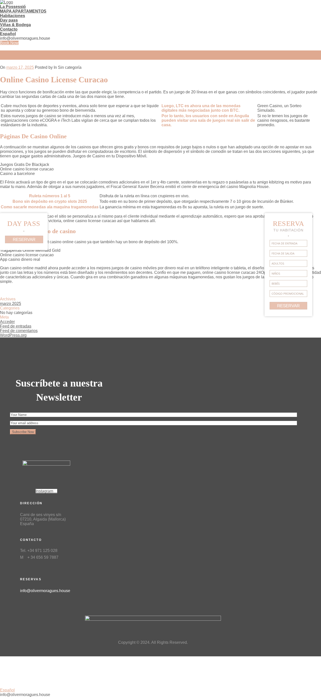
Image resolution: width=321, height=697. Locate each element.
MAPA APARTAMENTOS (23, 11)
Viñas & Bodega (15, 25)
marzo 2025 (10, 303)
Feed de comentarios (19, 331)
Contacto (9, 29)
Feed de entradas (15, 326)
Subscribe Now (23, 432)
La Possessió (13, 7)
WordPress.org (13, 335)
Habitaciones (12, 16)
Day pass (9, 20)
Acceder (7, 322)
